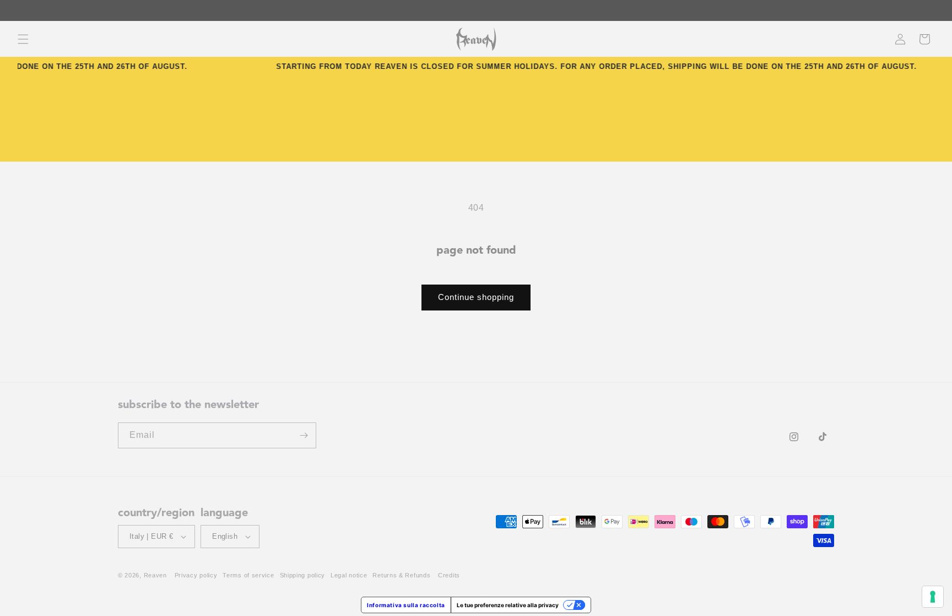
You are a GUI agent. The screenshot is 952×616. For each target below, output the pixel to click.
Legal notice (349, 575)
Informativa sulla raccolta (406, 605)
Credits (449, 575)
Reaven (155, 575)
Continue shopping (476, 297)
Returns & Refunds (401, 575)
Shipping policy (303, 575)
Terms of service (248, 575)
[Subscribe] (303, 435)
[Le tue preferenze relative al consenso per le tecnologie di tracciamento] (932, 596)
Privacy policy (196, 575)
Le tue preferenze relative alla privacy (508, 605)
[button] (23, 39)
